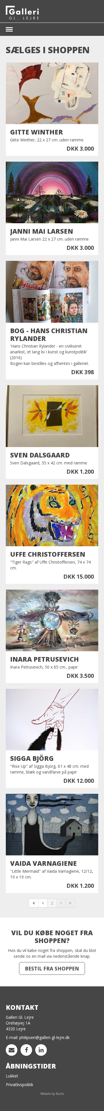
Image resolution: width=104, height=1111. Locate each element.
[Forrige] (43, 903)
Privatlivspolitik (19, 1084)
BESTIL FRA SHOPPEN (52, 968)
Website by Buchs (52, 1094)
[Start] (34, 903)
